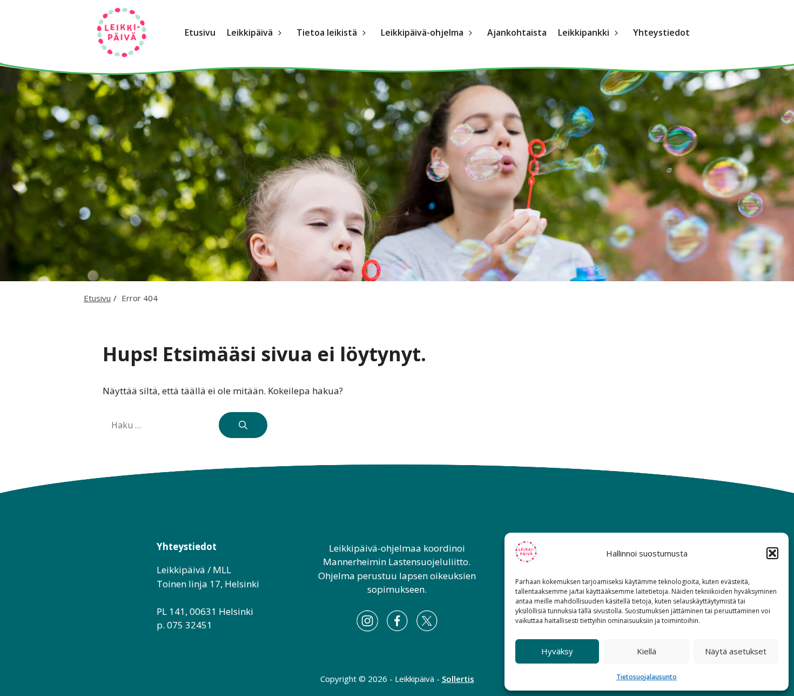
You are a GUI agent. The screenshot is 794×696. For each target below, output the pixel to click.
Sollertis (458, 678)
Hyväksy (557, 651)
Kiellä (646, 651)
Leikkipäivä (250, 32)
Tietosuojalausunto (646, 676)
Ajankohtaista (517, 32)
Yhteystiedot (661, 32)
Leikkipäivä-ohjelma (422, 32)
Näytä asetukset (735, 651)
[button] (772, 553)
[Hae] (243, 425)
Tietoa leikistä (327, 32)
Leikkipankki (583, 32)
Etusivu (200, 32)
